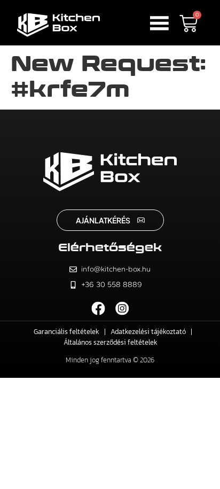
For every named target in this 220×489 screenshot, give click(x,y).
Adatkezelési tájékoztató (148, 332)
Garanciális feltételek (66, 332)
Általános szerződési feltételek (111, 342)
